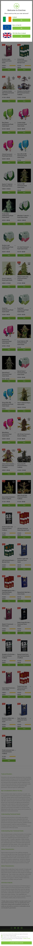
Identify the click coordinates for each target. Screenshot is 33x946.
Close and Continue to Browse (16, 942)
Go (21, 20)
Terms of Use (9, 939)
